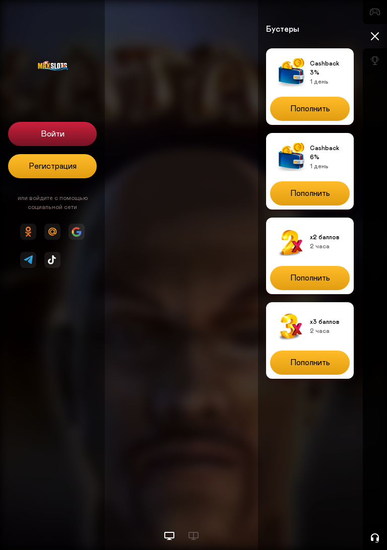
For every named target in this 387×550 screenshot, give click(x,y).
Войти (52, 134)
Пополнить (310, 109)
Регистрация (53, 166)
